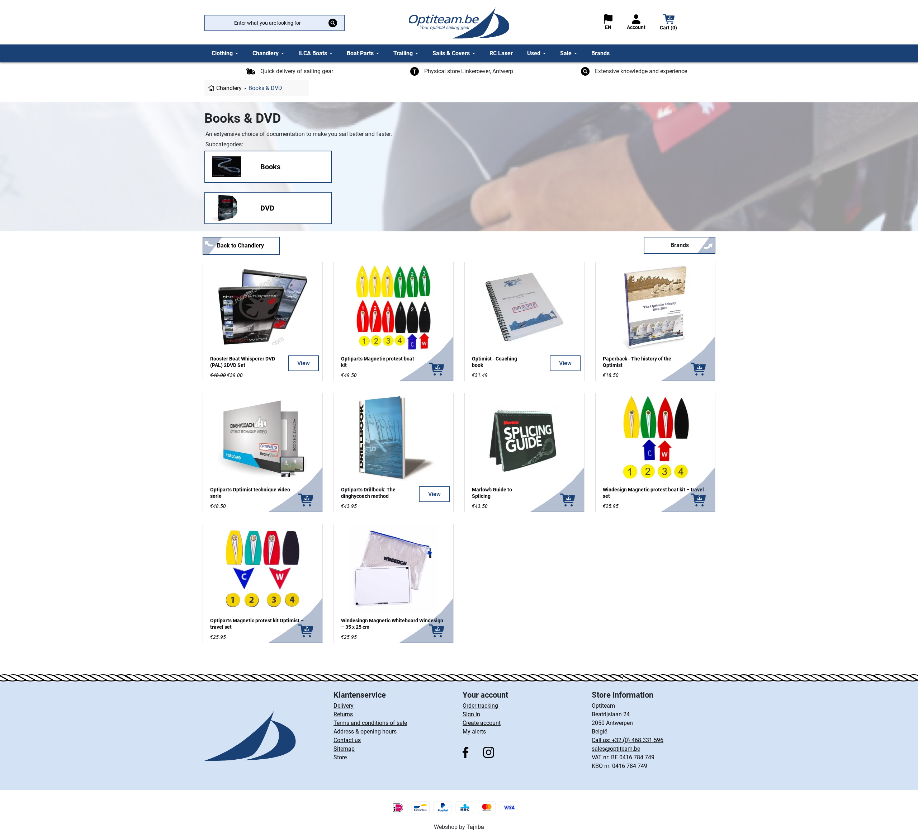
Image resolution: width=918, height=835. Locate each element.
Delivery (343, 705)
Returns (343, 714)
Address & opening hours (365, 731)
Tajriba (475, 827)
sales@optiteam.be (616, 748)
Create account (482, 723)
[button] (668, 23)
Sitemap (344, 748)
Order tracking (480, 705)
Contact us (347, 740)
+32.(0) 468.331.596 (637, 740)
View (303, 363)
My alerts (474, 731)
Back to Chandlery (240, 245)
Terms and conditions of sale (370, 723)
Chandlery (229, 88)
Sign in (471, 714)
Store (340, 757)
